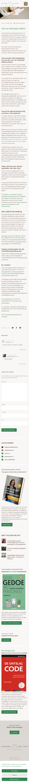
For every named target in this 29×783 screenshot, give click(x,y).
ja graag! (6, 640)
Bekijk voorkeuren (14, 779)
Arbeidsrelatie (9, 450)
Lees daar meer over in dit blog (11, 236)
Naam (3, 404)
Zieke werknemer (20, 23)
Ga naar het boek (9, 712)
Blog (2, 23)
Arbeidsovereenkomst (11, 447)
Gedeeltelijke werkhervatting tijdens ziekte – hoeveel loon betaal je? (15, 557)
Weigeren (14, 775)
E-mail (3, 412)
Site (2, 420)
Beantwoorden (23, 349)
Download (7, 524)
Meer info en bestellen (11, 623)
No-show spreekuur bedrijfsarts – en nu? (16, 549)
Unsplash (4, 316)
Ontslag (7, 453)
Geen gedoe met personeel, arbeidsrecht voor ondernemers (14, 204)
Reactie (4, 381)
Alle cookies (14, 770)
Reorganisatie (9, 456)
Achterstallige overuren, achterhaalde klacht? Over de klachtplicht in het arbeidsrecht (16, 542)
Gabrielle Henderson (13, 314)
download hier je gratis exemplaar (11, 271)
